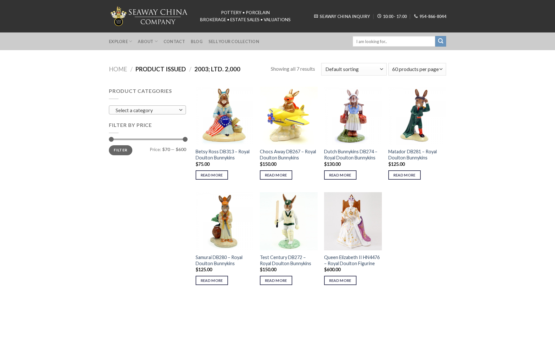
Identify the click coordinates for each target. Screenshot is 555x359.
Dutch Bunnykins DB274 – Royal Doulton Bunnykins (350, 154)
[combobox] (147, 109)
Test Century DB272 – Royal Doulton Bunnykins (285, 260)
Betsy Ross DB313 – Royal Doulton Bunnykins (223, 154)
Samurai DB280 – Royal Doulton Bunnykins (219, 260)
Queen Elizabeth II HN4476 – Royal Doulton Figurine (352, 260)
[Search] (440, 41)
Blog (197, 41)
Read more (212, 175)
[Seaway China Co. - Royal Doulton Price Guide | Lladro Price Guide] (149, 16)
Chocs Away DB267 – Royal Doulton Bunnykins (288, 154)
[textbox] (146, 110)
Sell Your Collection (233, 41)
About (145, 41)
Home (118, 69)
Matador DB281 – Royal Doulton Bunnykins (412, 154)
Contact (174, 41)
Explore (118, 41)
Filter (120, 150)
